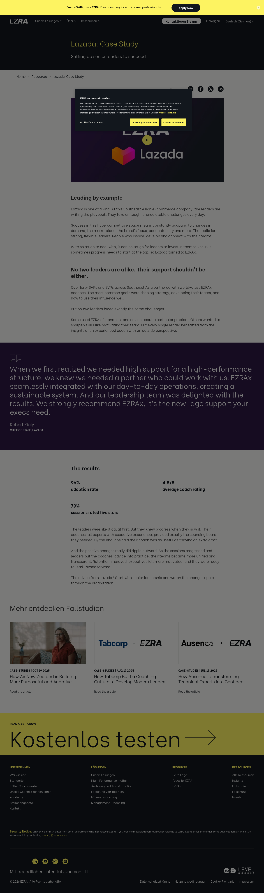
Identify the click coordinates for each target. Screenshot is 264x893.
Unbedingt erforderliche (144, 122)
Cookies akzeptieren (173, 122)
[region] (133, 110)
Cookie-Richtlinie (167, 112)
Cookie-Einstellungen (91, 122)
